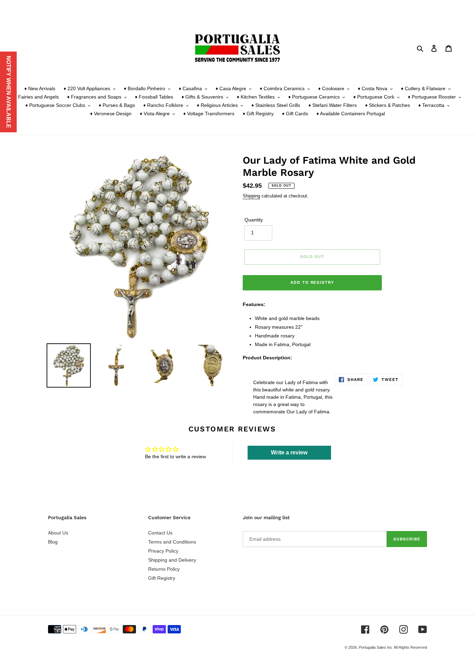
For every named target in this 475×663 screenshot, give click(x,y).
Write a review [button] (289, 452)
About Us (58, 533)
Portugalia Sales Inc (375, 647)
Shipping (251, 195)
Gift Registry (161, 578)
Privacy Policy (163, 551)
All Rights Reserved (410, 647)
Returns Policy (164, 569)
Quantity (253, 220)
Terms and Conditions (172, 542)
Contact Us (160, 533)
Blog (53, 542)
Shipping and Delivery (172, 560)
